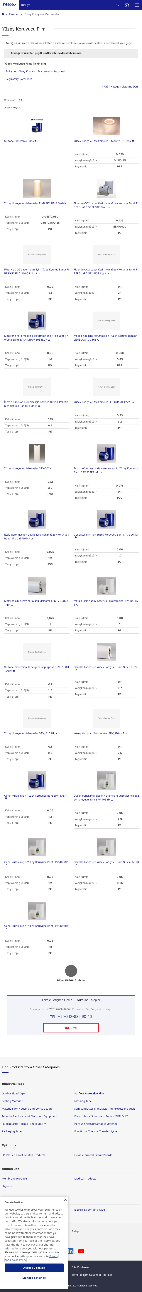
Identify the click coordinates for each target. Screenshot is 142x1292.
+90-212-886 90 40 (75, 1016)
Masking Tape (83, 1101)
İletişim (76, 1231)
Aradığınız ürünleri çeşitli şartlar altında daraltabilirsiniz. (46, 53)
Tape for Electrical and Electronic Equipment (29, 1116)
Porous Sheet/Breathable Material (95, 1124)
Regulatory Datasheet (19, 78)
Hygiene (7, 1186)
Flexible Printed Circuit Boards (93, 1155)
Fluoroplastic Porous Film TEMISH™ (24, 1124)
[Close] (65, 1200)
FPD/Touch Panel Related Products (23, 1155)
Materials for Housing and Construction (27, 1108)
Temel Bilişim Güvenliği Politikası (92, 1274)
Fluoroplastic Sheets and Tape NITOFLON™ (101, 1116)
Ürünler (14, 14)
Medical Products (85, 1178)
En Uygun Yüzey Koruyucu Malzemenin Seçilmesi (35, 71)
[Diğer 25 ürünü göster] (71, 975)
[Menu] (137, 5)
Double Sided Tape (13, 1093)
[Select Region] (127, 5)
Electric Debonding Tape (89, 1209)
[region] (34, 1243)
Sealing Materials (12, 1101)
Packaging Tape (12, 1131)
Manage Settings (34, 1277)
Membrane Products (15, 1178)
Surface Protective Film (89, 1093)
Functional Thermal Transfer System (96, 1131)
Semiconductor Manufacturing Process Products (104, 1108)
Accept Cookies (34, 1267)
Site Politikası (80, 1267)
